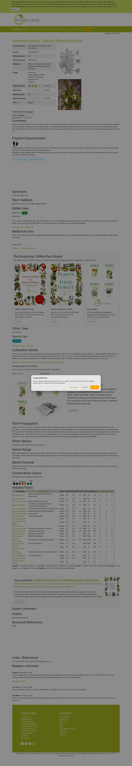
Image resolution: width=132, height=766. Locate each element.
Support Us (64, 721)
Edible (100, 491)
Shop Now (92, 321)
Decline (85, 387)
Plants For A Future (20, 29)
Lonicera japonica (19, 531)
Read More (20, 602)
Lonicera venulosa (19, 558)
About (52, 29)
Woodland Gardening (29, 724)
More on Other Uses (27, 346)
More (18, 321)
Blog (82, 29)
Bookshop (63, 719)
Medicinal (106, 491)
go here (50, 661)
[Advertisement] (112, 77)
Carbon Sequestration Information (53, 362)
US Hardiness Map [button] (36, 159)
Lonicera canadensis (20, 508)
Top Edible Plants (27, 728)
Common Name (43, 491)
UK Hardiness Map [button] (20, 159)
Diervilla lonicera (18, 495)
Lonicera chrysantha (20, 513)
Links (61, 726)
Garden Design (26, 733)
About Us (63, 735)
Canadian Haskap (18, 681)
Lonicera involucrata (20, 528)
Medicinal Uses (26, 719)
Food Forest (17, 341)
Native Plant (44, 29)
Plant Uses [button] (60, 29)
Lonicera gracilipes (19, 518)
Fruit (25, 213)
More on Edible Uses (27, 227)
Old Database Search (67, 728)
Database (34, 29)
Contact (62, 733)
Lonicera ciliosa (18, 516)
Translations (25, 738)
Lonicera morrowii (19, 533)
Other (112, 491)
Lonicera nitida (18, 536)
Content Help (64, 717)
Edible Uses (25, 717)
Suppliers (75, 29)
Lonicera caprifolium (20, 511)
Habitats (24, 735)
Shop (69, 29)
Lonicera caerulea (19, 505)
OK (95, 387)
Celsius (14, 374)
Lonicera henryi (18, 526)
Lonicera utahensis (19, 555)
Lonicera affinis (18, 499)
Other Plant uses (27, 721)
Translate (28, 118)
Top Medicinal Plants (28, 731)
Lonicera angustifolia (20, 501)
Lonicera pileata (18, 543)
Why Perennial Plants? (29, 726)
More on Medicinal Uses (28, 248)
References (15, 227)
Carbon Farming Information (29, 362)
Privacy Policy (74, 387)
